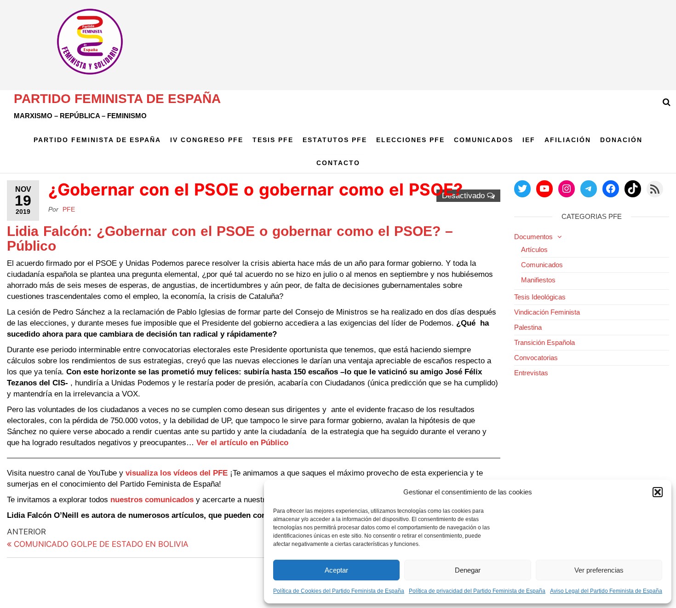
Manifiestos (538, 280)
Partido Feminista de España (117, 99)
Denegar (468, 570)
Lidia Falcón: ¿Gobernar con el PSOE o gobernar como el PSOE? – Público (230, 238)
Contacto (338, 162)
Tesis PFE (272, 139)
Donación (621, 139)
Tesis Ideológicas (540, 297)
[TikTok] (632, 188)
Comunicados (483, 139)
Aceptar (336, 570)
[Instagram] (566, 188)
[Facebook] (610, 188)
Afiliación (567, 139)
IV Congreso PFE (206, 139)
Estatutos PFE (335, 139)
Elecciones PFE (410, 139)
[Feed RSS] (655, 189)
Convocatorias (536, 357)
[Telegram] (588, 188)
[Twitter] (522, 188)
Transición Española (544, 342)
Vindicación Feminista (547, 312)
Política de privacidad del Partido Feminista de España (477, 591)
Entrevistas (531, 373)
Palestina (528, 327)
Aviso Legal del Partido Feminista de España (606, 591)
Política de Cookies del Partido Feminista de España (338, 591)
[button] (657, 492)
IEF (528, 139)
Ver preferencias (599, 570)
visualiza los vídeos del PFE (178, 473)
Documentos (533, 237)
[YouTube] (544, 188)
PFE (69, 209)
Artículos (534, 249)
